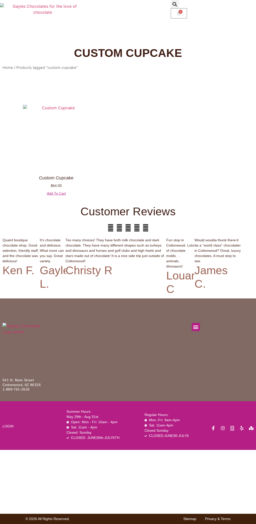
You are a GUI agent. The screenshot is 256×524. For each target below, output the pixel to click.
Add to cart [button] (56, 193)
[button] (175, 4)
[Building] (232, 428)
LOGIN (8, 426)
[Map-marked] (251, 428)
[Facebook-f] (213, 428)
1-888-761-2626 (16, 389)
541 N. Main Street (18, 380)
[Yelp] (242, 428)
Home (7, 67)
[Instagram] (222, 428)
